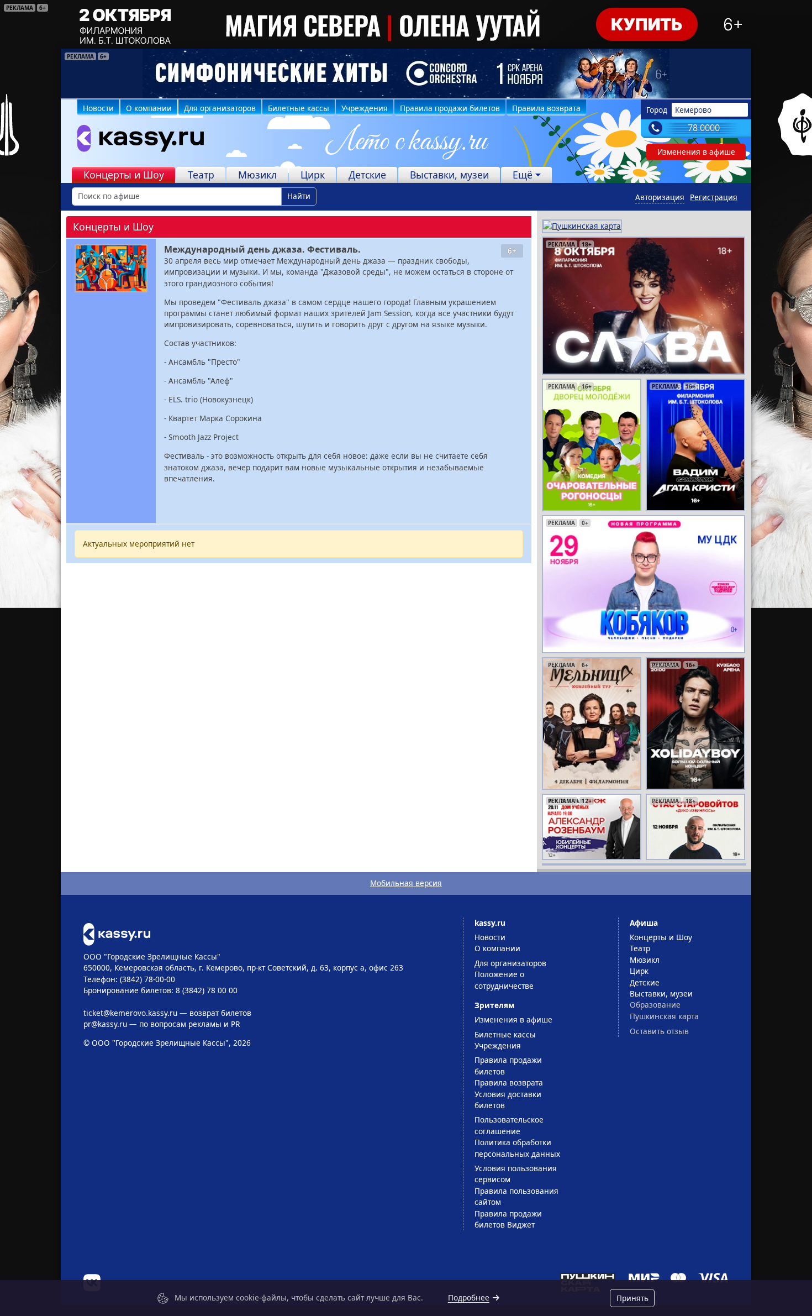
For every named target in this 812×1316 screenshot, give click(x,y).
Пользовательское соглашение (509, 1125)
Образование (655, 1004)
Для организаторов (220, 108)
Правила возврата (546, 108)
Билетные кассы (298, 108)
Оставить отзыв (659, 1031)
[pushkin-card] (582, 225)
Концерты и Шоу (123, 174)
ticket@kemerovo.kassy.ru (130, 1013)
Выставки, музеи (449, 174)
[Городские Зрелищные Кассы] (136, 141)
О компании (149, 108)
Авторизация (659, 197)
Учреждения (364, 108)
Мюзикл (257, 174)
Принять (632, 1298)
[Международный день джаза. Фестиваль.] (111, 268)
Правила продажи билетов (450, 108)
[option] (406, 73)
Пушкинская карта (664, 1016)
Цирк (312, 174)
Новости (98, 108)
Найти (298, 196)
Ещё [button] (522, 174)
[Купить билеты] (116, 933)
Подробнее (468, 1297)
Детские (367, 174)
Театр (201, 174)
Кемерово (693, 109)
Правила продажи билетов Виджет (508, 1219)
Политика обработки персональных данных (517, 1147)
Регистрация (713, 197)
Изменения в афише (696, 151)
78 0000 (704, 128)
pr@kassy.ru (105, 1024)
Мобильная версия (406, 883)
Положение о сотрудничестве (504, 979)
